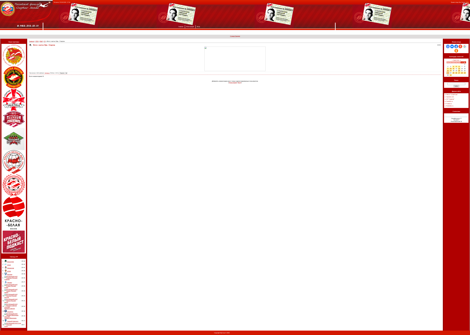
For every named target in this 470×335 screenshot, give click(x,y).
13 (459, 68)
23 (44, 41)
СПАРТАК (216, 32)
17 (450, 70)
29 (464, 73)
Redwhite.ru (449, 106)
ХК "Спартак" (450, 99)
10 (450, 68)
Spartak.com (450, 97)
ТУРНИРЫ (243, 32)
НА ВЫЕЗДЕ (229, 32)
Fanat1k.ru (449, 101)
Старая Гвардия (235, 36)
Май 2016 (456, 60)
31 (450, 75)
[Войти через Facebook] (456, 46)
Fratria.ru (449, 103)
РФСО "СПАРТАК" (452, 94)
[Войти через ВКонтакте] (452, 46)
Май (41, 41)
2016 (36, 41)
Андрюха (47, 73)
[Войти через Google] (465, 46)
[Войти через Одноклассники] (456, 51)
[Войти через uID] (448, 46)
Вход (198, 26)
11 (453, 68)
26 (456, 73)
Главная (180, 26)
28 (462, 73)
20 (459, 70)
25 (453, 73)
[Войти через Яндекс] (460, 46)
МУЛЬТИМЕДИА (257, 32)
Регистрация (190, 26)
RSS (467, 2)
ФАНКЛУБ (192, 32)
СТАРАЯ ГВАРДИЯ (274, 32)
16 (448, 70)
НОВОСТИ (204, 32)
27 (459, 73)
